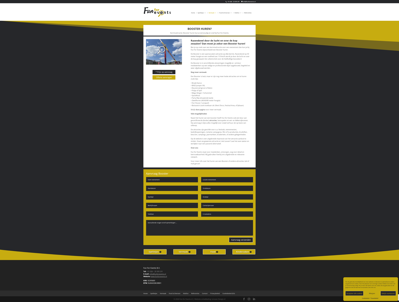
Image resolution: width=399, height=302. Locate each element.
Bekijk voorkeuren (388, 293)
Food (213, 251)
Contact (205, 293)
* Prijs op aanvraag (164, 72)
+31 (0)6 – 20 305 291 (155, 271)
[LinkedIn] (254, 299)
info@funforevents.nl (158, 274)
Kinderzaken (242, 251)
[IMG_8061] (164, 64)
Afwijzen (372, 293)
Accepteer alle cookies (354, 293)
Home (193, 13)
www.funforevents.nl (159, 276)
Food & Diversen (224, 13)
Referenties (247, 13)
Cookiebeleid (365, 298)
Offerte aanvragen (164, 77)
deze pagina (200, 109)
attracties (213, 120)
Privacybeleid (374, 298)
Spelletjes (201, 13)
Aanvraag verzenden (241, 239)
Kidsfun (237, 13)
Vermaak (211, 13)
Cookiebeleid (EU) (228, 293)
